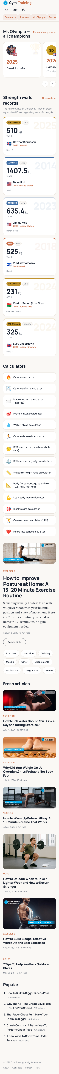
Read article (14, 642)
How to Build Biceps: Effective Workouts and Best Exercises (24, 941)
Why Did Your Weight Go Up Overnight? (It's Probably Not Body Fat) (28, 771)
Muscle (10, 661)
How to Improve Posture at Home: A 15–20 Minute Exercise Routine (29, 587)
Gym (20, 2)
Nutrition (29, 653)
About (6, 1067)
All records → (49, 98)
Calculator (10, 17)
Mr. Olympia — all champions (16, 34)
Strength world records (18, 100)
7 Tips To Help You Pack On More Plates (26, 966)
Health (49, 670)
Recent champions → (44, 32)
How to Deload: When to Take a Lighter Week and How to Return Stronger (26, 883)
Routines (24, 17)
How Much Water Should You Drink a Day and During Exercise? (29, 723)
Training (45, 653)
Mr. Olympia (39, 17)
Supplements (42, 661)
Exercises (9, 571)
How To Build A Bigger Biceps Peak (28, 993)
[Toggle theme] (23, 9)
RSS (38, 1067)
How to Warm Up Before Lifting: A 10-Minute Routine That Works (27, 820)
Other (24, 661)
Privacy (28, 1067)
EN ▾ (15, 9)
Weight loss (31, 670)
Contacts (17, 1067)
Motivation (12, 670)
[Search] (6, 9)
